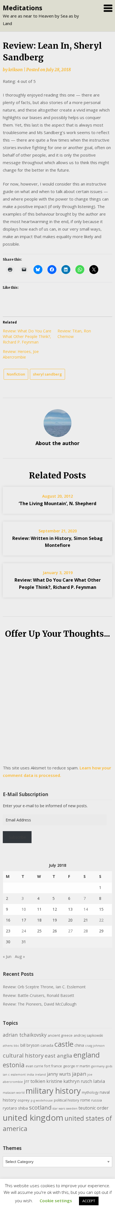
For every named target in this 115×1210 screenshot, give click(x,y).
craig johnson (95, 1046)
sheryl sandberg (47, 374)
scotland (40, 1107)
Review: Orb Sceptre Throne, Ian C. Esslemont (44, 986)
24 (23, 931)
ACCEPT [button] (88, 1200)
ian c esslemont (14, 1074)
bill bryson (29, 1045)
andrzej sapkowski (88, 1035)
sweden (71, 1108)
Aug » (20, 956)
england (86, 1055)
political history (66, 1100)
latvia (99, 1081)
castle (63, 1044)
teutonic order (93, 1108)
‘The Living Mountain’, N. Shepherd (57, 503)
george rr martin (76, 1066)
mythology (90, 1092)
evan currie (34, 1066)
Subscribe (17, 837)
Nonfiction (16, 374)
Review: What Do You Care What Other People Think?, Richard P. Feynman (27, 336)
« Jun (7, 956)
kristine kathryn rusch (69, 1081)
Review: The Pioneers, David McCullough (39, 1004)
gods (109, 1066)
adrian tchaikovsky (25, 1034)
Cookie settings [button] (56, 1200)
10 (23, 909)
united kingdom (33, 1117)
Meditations (22, 7)
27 (70, 931)
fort (47, 1066)
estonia (14, 1065)
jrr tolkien (34, 1081)
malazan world (14, 1093)
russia (96, 1100)
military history (53, 1090)
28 (85, 931)
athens (8, 1046)
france (56, 1066)
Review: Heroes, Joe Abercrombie (21, 354)
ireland (40, 1074)
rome (85, 1100)
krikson (15, 69)
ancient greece (60, 1035)
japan (79, 1073)
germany (98, 1066)
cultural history (23, 1055)
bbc (16, 1046)
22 (101, 920)
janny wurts (59, 1074)
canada (46, 1045)
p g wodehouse (42, 1100)
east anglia (58, 1055)
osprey (24, 1100)
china (79, 1045)
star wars (58, 1108)
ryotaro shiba (15, 1108)
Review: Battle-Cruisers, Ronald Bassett (38, 995)
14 (85, 909)
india (30, 1074)
